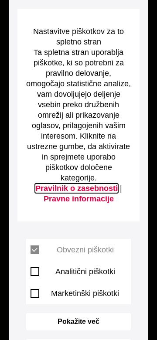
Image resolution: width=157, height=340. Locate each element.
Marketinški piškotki (85, 293)
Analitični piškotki (85, 271)
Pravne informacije (79, 198)
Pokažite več (78, 321)
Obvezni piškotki (85, 249)
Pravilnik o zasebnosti (76, 188)
